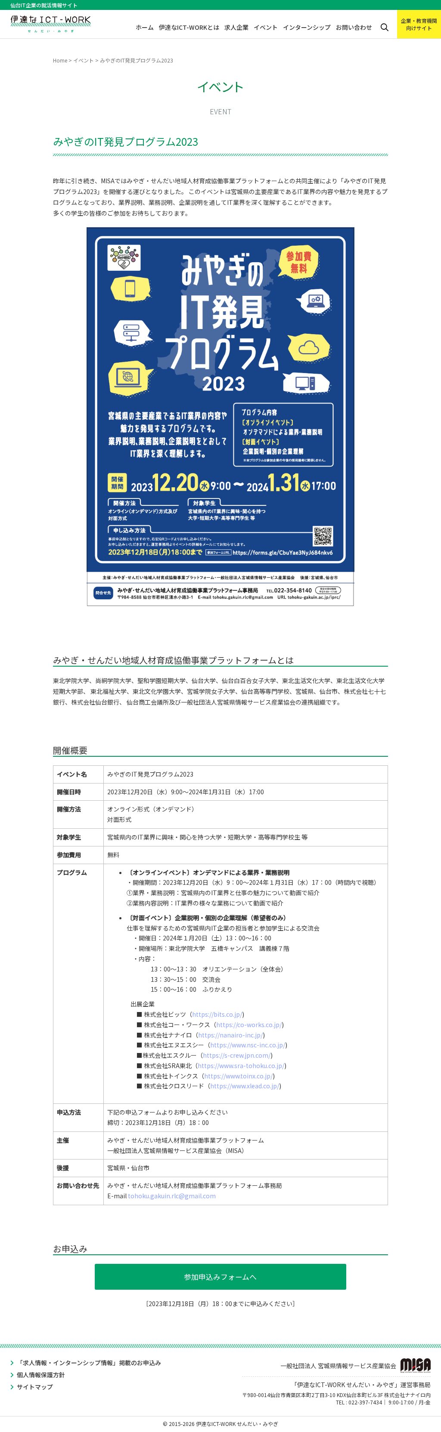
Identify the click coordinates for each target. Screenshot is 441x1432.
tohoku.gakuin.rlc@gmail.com (172, 1195)
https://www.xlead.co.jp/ (244, 1085)
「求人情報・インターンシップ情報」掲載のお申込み (89, 1362)
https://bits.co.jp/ (217, 1014)
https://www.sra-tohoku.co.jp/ (241, 1065)
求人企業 (236, 27)
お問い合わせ (354, 27)
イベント (266, 27)
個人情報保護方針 (41, 1374)
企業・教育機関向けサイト (419, 24)
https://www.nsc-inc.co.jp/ (247, 1044)
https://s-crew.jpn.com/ (236, 1055)
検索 (384, 27)
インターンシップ (307, 27)
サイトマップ (35, 1386)
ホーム (145, 27)
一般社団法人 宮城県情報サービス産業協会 (338, 1365)
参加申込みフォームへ (220, 1277)
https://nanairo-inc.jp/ (230, 1035)
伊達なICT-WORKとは (189, 27)
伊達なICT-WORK (50, 22)
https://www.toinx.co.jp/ (238, 1076)
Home (60, 60)
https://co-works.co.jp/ (249, 1024)
